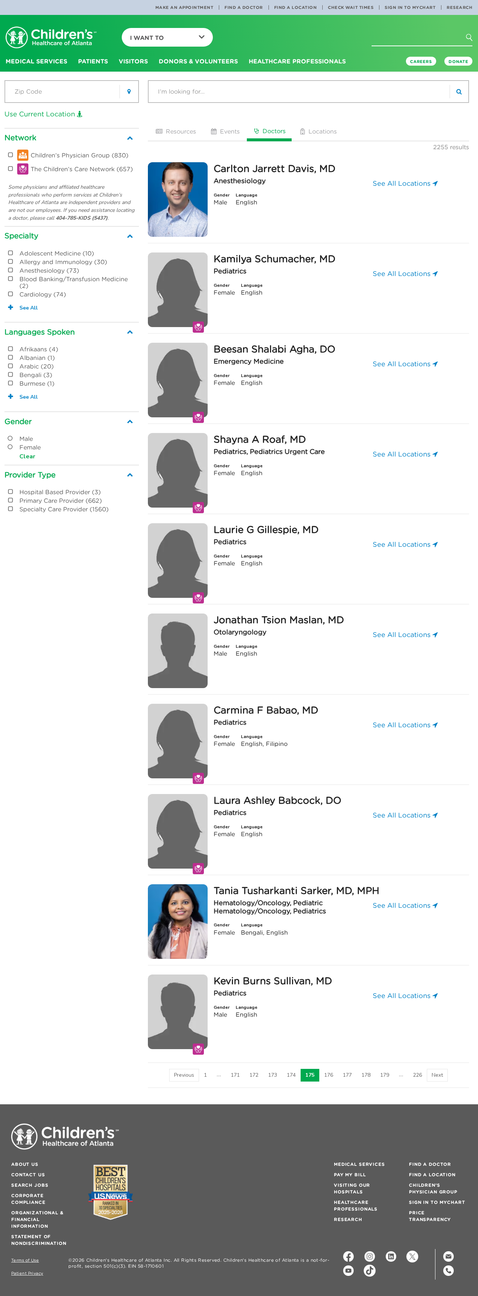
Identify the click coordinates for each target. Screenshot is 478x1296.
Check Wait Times (350, 7)
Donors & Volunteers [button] (198, 61)
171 (235, 1075)
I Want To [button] (147, 37)
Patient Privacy (27, 1273)
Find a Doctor (243, 7)
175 (309, 1075)
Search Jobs (29, 1185)
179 (384, 1075)
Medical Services (359, 1164)
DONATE (458, 61)
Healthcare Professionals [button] (297, 61)
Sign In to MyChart (410, 7)
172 (253, 1075)
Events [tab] (229, 131)
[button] (473, 40)
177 (347, 1075)
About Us (24, 1164)
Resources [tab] (180, 131)
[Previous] (184, 1075)
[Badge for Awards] (110, 1192)
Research (459, 7)
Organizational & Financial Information (37, 1219)
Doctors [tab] (273, 131)
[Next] (437, 1075)
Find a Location (295, 7)
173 (272, 1075)
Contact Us (28, 1174)
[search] (459, 91)
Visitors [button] (133, 61)
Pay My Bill (350, 1174)
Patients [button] (93, 61)
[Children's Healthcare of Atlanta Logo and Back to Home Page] (51, 38)
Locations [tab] (322, 131)
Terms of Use (25, 1260)
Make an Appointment (184, 7)
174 (291, 1075)
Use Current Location (40, 114)
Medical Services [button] (36, 61)
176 (328, 1075)
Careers (421, 61)
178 (365, 1075)
